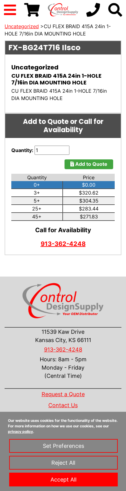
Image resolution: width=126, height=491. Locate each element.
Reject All (63, 462)
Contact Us (63, 405)
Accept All (63, 479)
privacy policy (20, 431)
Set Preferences (63, 446)
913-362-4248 (63, 243)
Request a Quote (63, 394)
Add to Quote (90, 164)
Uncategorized (22, 26)
